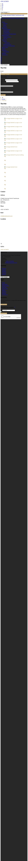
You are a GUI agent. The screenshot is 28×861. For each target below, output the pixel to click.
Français (4, 273)
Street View (5, 47)
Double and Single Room (9, 34)
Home (3, 22)
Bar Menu (7, 43)
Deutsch (4, 268)
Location (4, 50)
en (2, 5)
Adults (2, 83)
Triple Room (6, 32)
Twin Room (6, 31)
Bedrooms (4, 28)
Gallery (3, 49)
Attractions (6, 51)
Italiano (4, 274)
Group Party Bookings (9, 46)
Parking (5, 23)
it (2, 10)
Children (3, 89)
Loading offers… (7, 37)
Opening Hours (7, 44)
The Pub (4, 40)
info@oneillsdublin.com (6, 216)
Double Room (6, 29)
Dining (5, 41)
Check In (3, 80)
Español (4, 271)
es (2, 7)
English (4, 270)
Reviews (4, 53)
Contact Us (4, 54)
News (4, 25)
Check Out (3, 81)
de (2, 4)
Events (5, 26)
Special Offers (5, 35)
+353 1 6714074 (4, 1)
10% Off (5, 38)
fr (2, 8)
